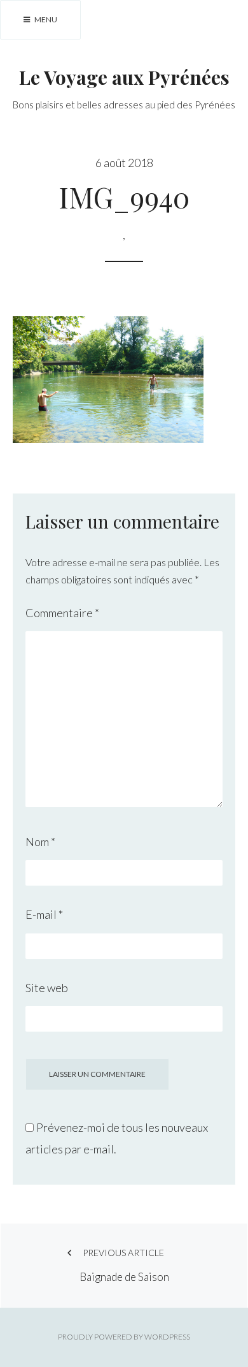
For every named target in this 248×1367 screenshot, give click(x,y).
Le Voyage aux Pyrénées (124, 77)
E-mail (44, 914)
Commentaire (62, 613)
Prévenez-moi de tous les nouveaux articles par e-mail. (116, 1138)
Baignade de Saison (124, 1265)
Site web (46, 988)
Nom (40, 842)
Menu (45, 19)
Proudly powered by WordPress (124, 1336)
